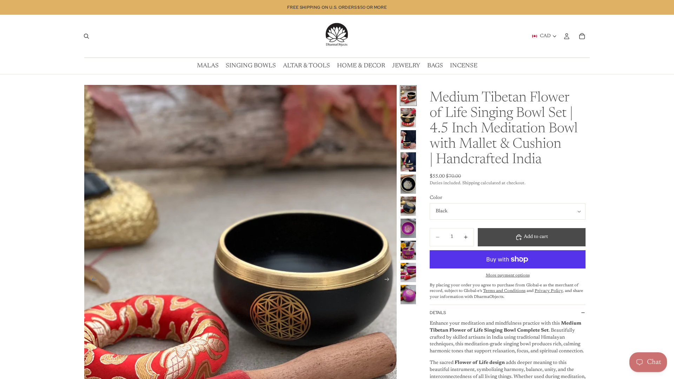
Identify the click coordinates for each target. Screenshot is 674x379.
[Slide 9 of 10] (408, 272)
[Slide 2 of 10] (408, 117)
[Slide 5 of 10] (408, 184)
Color (436, 197)
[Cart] (582, 36)
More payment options (508, 275)
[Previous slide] (92, 280)
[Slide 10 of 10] (408, 294)
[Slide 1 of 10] (408, 95)
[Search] (86, 36)
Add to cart (536, 236)
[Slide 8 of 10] (408, 250)
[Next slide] (389, 280)
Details (438, 312)
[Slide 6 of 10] (408, 206)
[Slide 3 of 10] (408, 139)
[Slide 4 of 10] (408, 162)
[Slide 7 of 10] (408, 228)
